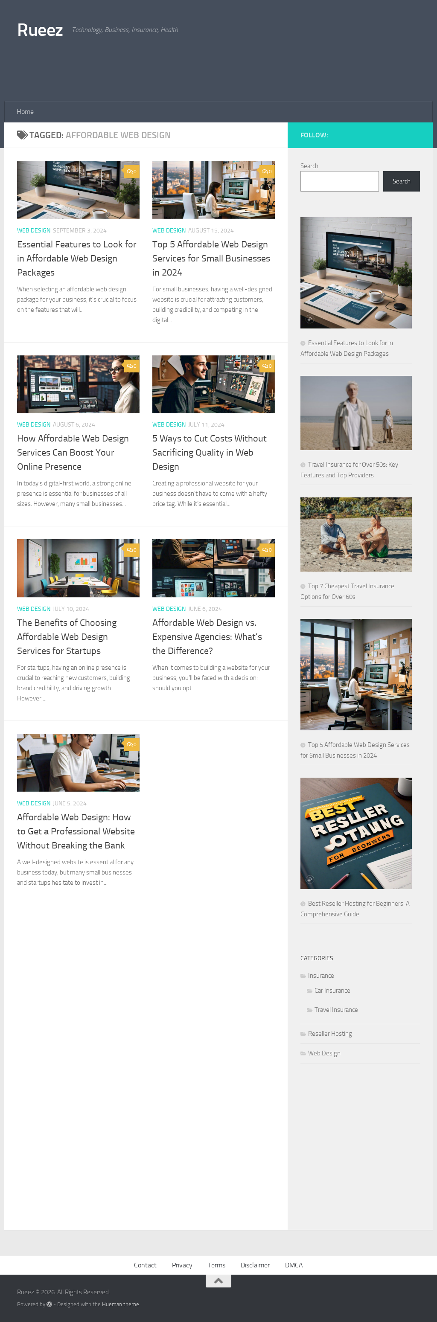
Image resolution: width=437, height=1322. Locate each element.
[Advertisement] (264, 66)
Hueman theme (120, 1304)
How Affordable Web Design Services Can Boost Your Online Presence (73, 452)
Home (25, 112)
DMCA (294, 1265)
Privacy (182, 1265)
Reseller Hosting (330, 1033)
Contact (145, 1265)
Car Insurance (332, 990)
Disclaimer (255, 1265)
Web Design (33, 230)
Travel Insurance (336, 1010)
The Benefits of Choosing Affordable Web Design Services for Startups (67, 637)
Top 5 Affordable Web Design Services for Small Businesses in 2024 (211, 258)
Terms (216, 1265)
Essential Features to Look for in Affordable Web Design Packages (77, 258)
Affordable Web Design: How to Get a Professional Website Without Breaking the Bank (76, 831)
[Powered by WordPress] (49, 1304)
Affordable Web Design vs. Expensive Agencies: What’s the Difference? (207, 637)
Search (309, 166)
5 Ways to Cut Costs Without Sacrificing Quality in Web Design (209, 452)
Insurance (321, 975)
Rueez (40, 30)
